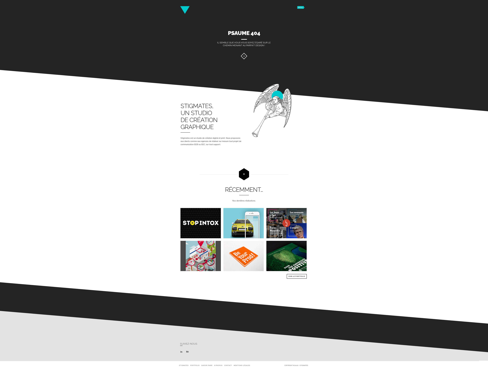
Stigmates (184, 365)
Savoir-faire (206, 365)
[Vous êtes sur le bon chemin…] (244, 56)
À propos (218, 365)
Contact (228, 365)
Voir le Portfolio (296, 276)
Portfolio (195, 365)
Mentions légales (242, 365)
